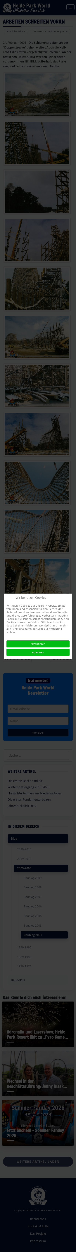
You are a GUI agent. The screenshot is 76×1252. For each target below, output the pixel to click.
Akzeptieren (38, 644)
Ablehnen (38, 652)
